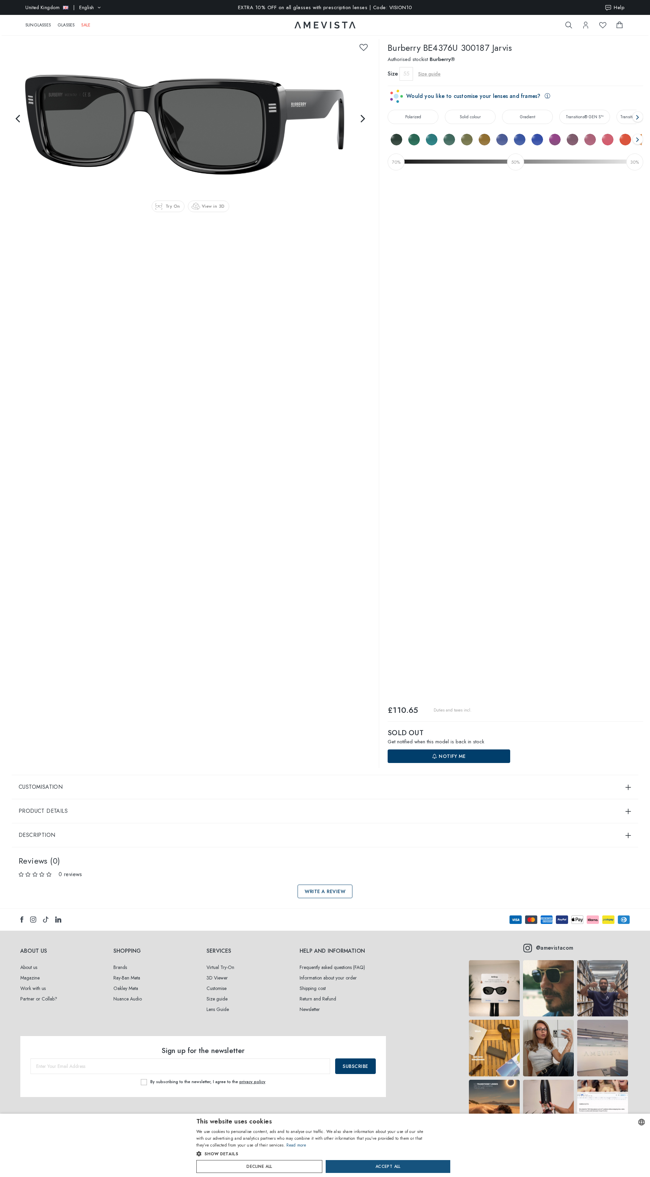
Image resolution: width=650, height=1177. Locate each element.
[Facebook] (21, 919)
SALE (85, 25)
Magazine (30, 977)
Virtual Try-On (220, 967)
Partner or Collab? (38, 998)
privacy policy (252, 1082)
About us (28, 967)
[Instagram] (33, 919)
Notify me (451, 756)
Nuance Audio (127, 998)
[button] (310, 1154)
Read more (296, 1145)
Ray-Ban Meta (126, 977)
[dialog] (325, 1145)
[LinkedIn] (58, 919)
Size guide (217, 998)
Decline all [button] (259, 1166)
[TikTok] (45, 919)
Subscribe (355, 1066)
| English (59, 7)
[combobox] (641, 1122)
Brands (120, 967)
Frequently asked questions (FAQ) (332, 967)
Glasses (66, 25)
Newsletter (310, 1009)
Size (393, 74)
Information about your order (328, 977)
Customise (216, 988)
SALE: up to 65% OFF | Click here (325, 12)
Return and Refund (318, 998)
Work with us (33, 988)
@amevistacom (554, 948)
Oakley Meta (125, 988)
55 (406, 74)
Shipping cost (313, 988)
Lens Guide (218, 1009)
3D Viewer (217, 977)
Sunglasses (38, 25)
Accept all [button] (387, 1166)
